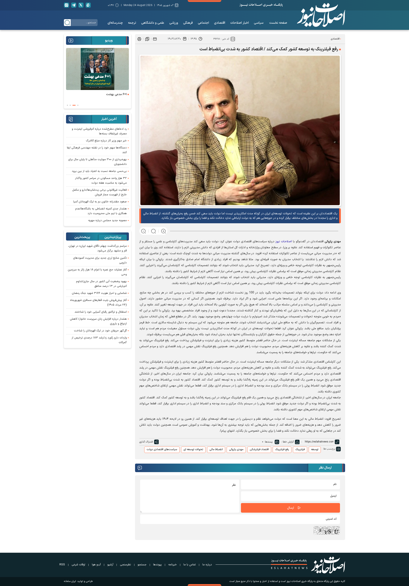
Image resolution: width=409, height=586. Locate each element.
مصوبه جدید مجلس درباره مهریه (107, 220)
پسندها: (268, 442)
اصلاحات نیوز (283, 241)
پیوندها (157, 565)
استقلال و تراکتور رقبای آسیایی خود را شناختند (101, 312)
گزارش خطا (288, 442)
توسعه (314, 449)
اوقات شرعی (78, 565)
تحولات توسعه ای (193, 449)
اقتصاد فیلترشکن (259, 449)
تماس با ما (189, 565)
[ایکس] (81, 5)
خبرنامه (172, 565)
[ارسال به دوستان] (155, 38)
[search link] (67, 22)
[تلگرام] (73, 5)
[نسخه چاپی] (139, 38)
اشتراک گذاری (146, 442)
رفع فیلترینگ (282, 449)
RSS (62, 565)
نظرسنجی (125, 565)
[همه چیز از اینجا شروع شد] (97, 69)
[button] (77, 105)
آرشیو (110, 565)
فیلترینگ (300, 449)
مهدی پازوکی (236, 449)
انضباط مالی (216, 449)
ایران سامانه (70, 581)
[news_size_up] (163, 231)
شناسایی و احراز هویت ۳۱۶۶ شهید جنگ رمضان (99, 293)
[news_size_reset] (153, 231)
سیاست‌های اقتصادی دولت (162, 449)
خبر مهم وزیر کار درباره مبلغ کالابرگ (106, 141)
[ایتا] (88, 5)
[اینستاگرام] (66, 5)
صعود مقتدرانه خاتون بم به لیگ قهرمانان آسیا (100, 202)
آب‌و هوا (96, 565)
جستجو (142, 565)
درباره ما (207, 565)
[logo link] (321, 15)
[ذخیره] (147, 38)
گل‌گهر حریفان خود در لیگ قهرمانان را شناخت (100, 331)
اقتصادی (335, 39)
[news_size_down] (143, 231)
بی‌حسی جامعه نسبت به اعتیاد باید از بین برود (99, 171)
